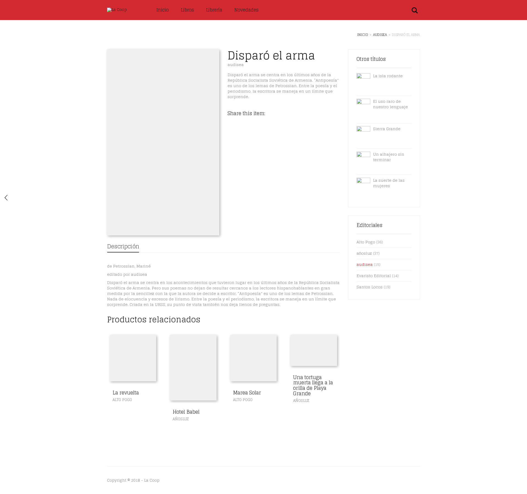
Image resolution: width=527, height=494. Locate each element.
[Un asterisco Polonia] (6, 197)
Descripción (123, 246)
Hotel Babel (186, 411)
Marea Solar (247, 392)
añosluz (181, 419)
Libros (187, 10)
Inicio (162, 10)
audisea (380, 34)
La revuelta (126, 392)
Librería (214, 10)
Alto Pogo (122, 400)
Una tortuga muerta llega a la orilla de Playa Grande (313, 385)
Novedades (246, 10)
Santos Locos (370, 286)
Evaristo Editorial (374, 275)
